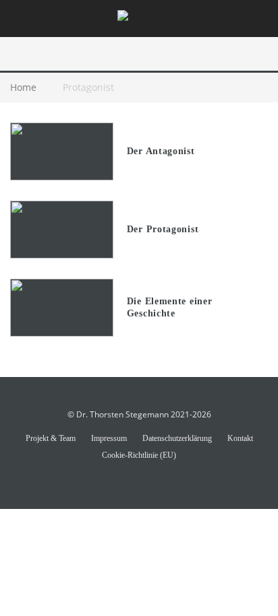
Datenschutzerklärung (177, 438)
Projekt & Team (51, 438)
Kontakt (240, 438)
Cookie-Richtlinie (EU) (139, 455)
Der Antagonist (161, 151)
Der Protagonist (163, 229)
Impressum (109, 438)
